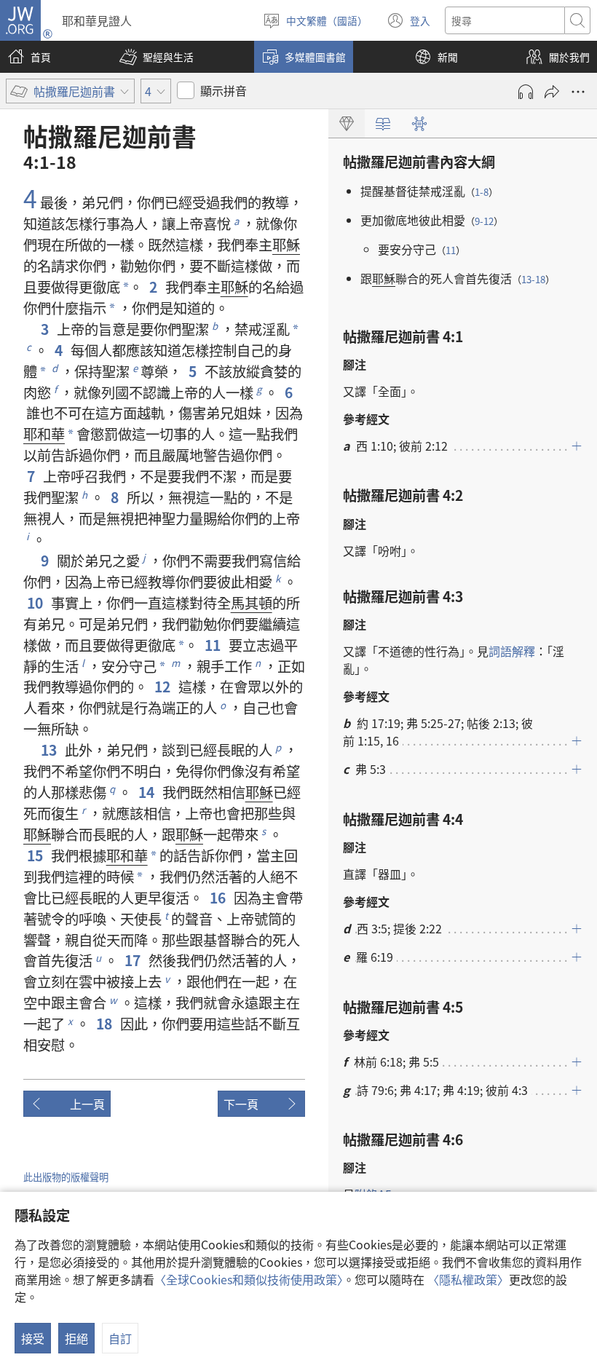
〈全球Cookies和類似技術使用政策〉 (248, 1279)
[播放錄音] (526, 92)
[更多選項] (578, 92)
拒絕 (76, 1338)
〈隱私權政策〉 (468, 1279)
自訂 (120, 1338)
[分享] (552, 92)
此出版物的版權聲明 (65, 1177)
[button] (156, 57)
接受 (32, 1338)
